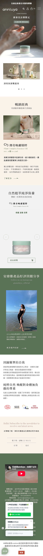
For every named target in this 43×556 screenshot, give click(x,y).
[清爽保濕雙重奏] (21, 71)
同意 (21, 552)
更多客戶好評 (13, 347)
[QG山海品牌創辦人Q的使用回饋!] (21, 311)
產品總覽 (14, 260)
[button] (6, 237)
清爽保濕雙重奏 (11, 83)
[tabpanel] (21, 29)
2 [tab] (23, 56)
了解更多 (8, 178)
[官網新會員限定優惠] (21, 29)
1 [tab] (19, 56)
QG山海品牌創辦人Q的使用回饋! (19, 334)
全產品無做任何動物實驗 (21, 3)
